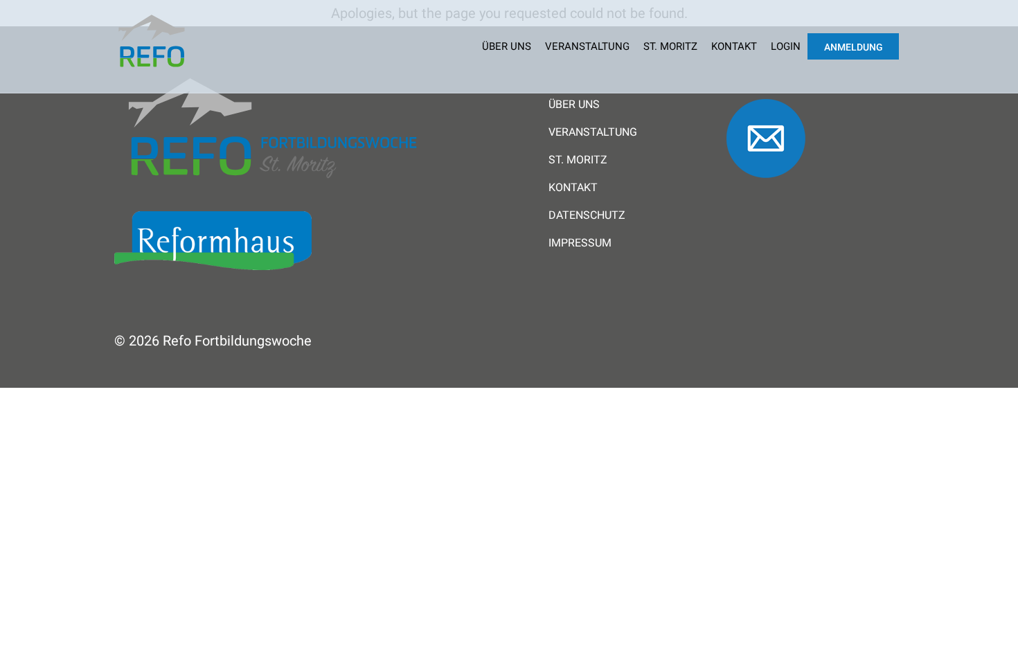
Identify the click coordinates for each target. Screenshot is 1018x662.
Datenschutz (586, 215)
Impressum (579, 243)
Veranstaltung (587, 46)
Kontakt (734, 46)
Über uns (506, 46)
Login (786, 46)
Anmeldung (853, 47)
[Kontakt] (765, 184)
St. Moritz (670, 46)
